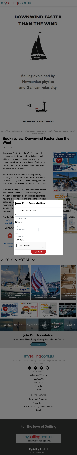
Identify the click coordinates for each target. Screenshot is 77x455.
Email (17, 214)
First (16, 226)
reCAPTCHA (19, 240)
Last (16, 233)
